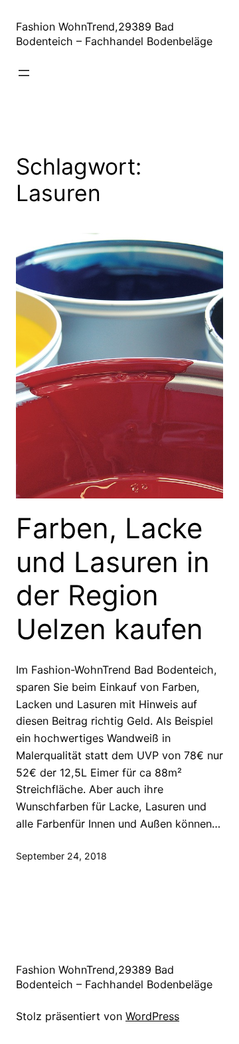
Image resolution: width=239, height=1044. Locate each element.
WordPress (152, 1016)
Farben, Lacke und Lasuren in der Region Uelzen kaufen (113, 578)
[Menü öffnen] (24, 73)
